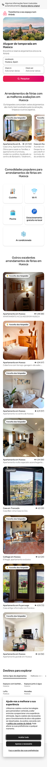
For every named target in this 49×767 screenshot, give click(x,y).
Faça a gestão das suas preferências (24, 750)
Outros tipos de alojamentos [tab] (15, 676)
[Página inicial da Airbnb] (5, 13)
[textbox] (13, 70)
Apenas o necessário (23, 744)
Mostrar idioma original (30, 6)
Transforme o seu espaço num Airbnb (22, 13)
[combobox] (23, 62)
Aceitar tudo (23, 737)
